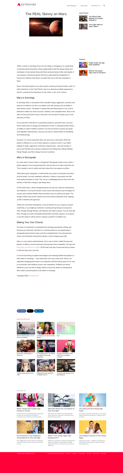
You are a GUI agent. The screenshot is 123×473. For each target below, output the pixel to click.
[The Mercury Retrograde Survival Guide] (26, 365)
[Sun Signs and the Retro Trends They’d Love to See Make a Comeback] (66, 346)
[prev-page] (18, 378)
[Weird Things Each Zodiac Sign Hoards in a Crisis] (30, 400)
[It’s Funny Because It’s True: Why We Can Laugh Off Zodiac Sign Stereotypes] (46, 346)
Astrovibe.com (33, 276)
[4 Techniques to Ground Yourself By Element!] (46, 328)
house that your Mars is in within (28, 247)
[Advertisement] (46, 50)
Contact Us (74, 453)
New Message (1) (72, 5)
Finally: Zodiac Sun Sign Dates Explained (97, 64)
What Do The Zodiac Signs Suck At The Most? (97, 72)
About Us (68, 453)
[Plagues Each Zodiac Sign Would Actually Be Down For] (46, 365)
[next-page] (20, 378)
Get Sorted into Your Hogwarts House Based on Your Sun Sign (29, 437)
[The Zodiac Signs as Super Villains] (83, 26)
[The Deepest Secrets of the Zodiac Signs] (92, 427)
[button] (104, 6)
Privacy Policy (82, 453)
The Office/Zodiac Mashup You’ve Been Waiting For (96, 18)
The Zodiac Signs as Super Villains (96, 25)
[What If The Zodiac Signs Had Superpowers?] (61, 427)
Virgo (58, 335)
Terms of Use (96, 453)
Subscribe (89, 453)
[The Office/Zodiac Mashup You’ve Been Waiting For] (66, 365)
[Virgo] (66, 328)
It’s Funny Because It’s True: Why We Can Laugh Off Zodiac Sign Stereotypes (46, 355)
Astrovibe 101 (95, 5)
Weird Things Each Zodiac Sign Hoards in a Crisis (28, 410)
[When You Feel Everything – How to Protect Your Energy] (26, 328)
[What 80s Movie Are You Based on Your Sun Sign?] (61, 400)
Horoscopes (84, 5)
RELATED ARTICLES (23, 319)
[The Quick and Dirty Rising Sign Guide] (92, 400)
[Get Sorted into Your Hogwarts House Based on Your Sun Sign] (30, 427)
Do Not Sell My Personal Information (56, 453)
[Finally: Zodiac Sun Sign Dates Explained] (83, 65)
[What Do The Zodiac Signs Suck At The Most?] (83, 73)
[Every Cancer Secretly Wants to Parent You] (26, 346)
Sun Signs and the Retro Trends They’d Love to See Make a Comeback (65, 355)
